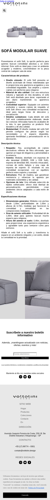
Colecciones (26, 415)
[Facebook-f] (29, 376)
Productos (25, 412)
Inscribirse (25, 358)
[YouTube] (25, 376)
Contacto (24, 419)
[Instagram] (20, 376)
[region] (25, 485)
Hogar (23, 408)
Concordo (25, 495)
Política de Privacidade (36, 488)
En (22, 422)
